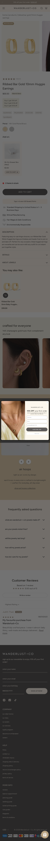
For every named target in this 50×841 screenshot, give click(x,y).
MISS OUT (37, 433)
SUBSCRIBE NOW (37, 429)
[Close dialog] (47, 403)
